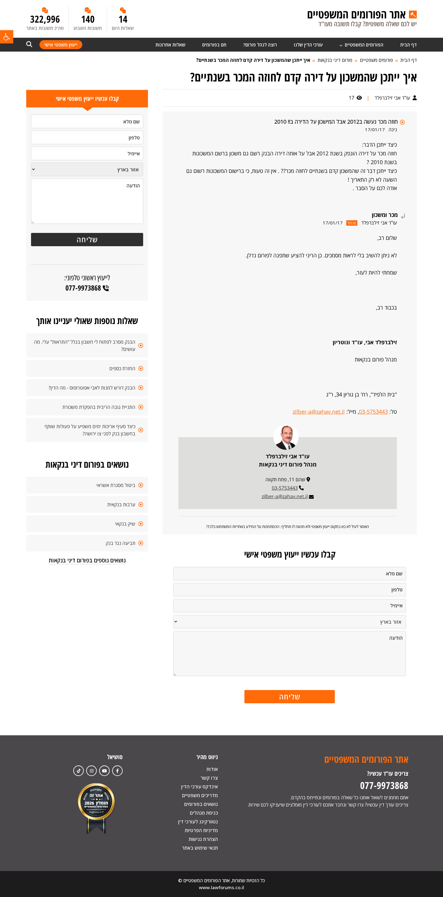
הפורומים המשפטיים (363, 45)
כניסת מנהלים (204, 813)
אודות (212, 769)
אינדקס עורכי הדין (199, 786)
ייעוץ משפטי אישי (60, 45)
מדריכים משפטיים (200, 795)
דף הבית (408, 45)
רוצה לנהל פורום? (260, 45)
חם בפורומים (214, 45)
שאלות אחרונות (170, 45)
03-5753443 (373, 411)
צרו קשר (209, 778)
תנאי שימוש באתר (200, 848)
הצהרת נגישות (203, 839)
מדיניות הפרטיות (201, 830)
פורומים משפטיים (376, 60)
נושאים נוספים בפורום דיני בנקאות (87, 560)
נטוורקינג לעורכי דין (198, 821)
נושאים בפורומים (201, 804)
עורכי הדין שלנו (308, 45)
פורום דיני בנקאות (335, 60)
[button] (6, 36)
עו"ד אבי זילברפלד (392, 97)
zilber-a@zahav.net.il (319, 411)
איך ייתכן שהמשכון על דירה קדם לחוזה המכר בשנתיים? (253, 60)
